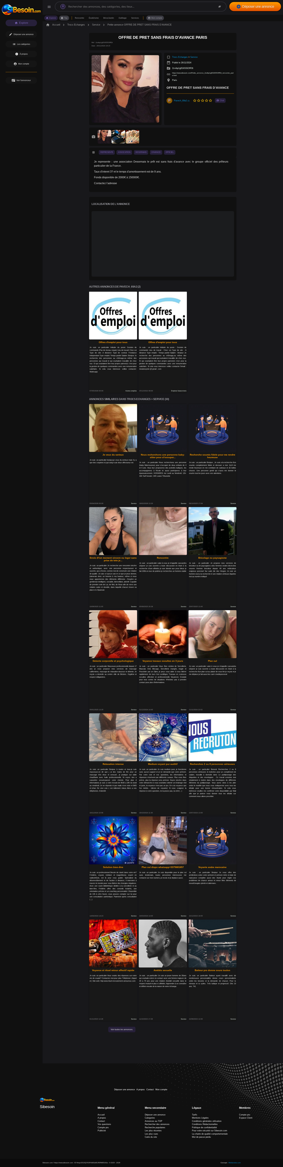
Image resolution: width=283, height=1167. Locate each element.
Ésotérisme (94, 18)
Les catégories (21, 44)
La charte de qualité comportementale (210, 1134)
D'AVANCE (156, 152)
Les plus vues (151, 1134)
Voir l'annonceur (21, 80)
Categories (150, 1118)
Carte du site (151, 1137)
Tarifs (194, 1114)
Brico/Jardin (108, 18)
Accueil (53, 25)
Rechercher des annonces (157, 1124)
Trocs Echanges (76, 24)
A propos (140, 1089)
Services (135, 18)
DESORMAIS (141, 152)
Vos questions (104, 1124)
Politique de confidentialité (204, 1127)
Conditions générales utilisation (206, 1121)
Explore (51, 18)
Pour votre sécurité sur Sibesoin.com (209, 1130)
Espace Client (245, 1118)
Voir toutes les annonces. (122, 1029)
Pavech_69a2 (181, 100)
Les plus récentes (153, 1130)
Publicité (102, 1130)
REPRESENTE (106, 152)
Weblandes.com (234, 1163)
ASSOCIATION (124, 152)
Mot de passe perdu (201, 1137)
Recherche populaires (155, 1127)
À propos (21, 54)
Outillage (123, 18)
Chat (220, 100)
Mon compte (155, 18)
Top (64, 18)
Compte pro (103, 1127)
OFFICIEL (170, 152)
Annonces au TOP (153, 1121)
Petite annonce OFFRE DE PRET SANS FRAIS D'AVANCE (139, 24)
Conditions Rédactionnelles (205, 1124)
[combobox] (134, 6)
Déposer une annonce (255, 6)
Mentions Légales (200, 1118)
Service (96, 24)
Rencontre (79, 18)
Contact (150, 1089)
